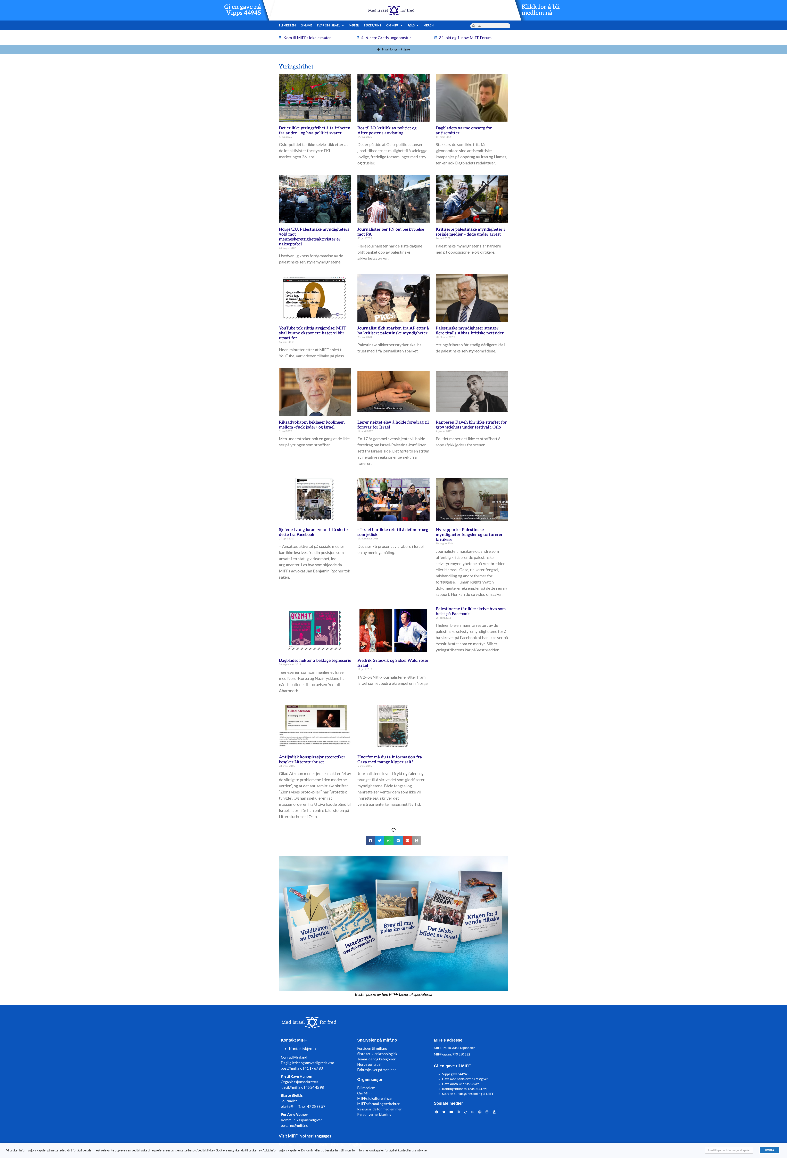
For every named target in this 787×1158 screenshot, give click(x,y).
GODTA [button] (769, 1150)
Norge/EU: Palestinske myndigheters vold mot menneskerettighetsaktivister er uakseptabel (314, 237)
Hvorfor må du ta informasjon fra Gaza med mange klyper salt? (389, 760)
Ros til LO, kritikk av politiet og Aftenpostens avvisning (386, 131)
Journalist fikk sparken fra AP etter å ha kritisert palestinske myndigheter (393, 331)
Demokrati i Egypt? (375, 1116)
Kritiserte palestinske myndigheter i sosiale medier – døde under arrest (470, 232)
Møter (354, 25)
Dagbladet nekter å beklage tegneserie (315, 660)
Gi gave (306, 25)
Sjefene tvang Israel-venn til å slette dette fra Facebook (313, 532)
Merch (428, 25)
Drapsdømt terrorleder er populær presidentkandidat (469, 885)
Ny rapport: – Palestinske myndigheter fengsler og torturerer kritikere (469, 534)
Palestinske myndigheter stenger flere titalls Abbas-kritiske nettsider (470, 331)
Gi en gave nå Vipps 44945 (242, 10)
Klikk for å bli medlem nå (541, 10)
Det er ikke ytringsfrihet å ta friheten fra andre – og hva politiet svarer (314, 131)
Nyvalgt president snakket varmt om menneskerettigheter (471, 1119)
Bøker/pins (372, 25)
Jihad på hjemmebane (456, 1003)
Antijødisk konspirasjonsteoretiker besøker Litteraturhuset (312, 760)
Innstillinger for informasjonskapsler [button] (729, 1150)
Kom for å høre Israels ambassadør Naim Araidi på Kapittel (390, 1005)
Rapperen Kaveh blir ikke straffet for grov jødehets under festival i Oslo (471, 425)
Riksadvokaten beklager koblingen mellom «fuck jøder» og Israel (312, 425)
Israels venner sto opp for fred (386, 883)
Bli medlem (287, 25)
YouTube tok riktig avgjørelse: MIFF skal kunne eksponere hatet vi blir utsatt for (313, 333)
